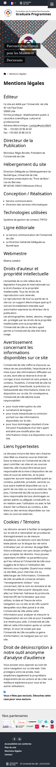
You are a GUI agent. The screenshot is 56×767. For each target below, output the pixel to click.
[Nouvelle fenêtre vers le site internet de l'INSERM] (31, 721)
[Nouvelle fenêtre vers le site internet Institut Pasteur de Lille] (47, 721)
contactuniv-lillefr (40, 125)
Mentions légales (13, 751)
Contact (8, 754)
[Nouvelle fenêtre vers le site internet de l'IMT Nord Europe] (40, 721)
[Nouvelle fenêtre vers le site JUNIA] (8, 726)
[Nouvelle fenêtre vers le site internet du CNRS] (52, 721)
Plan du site (10, 747)
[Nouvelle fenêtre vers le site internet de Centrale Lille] (6, 721)
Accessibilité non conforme (18, 744)
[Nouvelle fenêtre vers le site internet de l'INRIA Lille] (22, 721)
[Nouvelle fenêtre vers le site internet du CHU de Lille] (14, 721)
